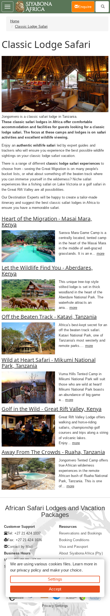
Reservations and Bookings (80, 533)
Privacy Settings (55, 606)
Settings (55, 579)
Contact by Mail (19, 547)
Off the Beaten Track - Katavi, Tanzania (49, 316)
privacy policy (29, 570)
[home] (33, 6)
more (100, 254)
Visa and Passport (73, 547)
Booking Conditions (74, 540)
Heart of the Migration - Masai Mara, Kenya (47, 221)
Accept (55, 589)
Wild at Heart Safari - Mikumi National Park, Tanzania (49, 362)
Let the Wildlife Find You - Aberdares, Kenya (47, 270)
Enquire (86, 6)
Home (14, 21)
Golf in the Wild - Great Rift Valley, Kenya (51, 408)
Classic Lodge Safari (31, 27)
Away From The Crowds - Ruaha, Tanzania (53, 452)
